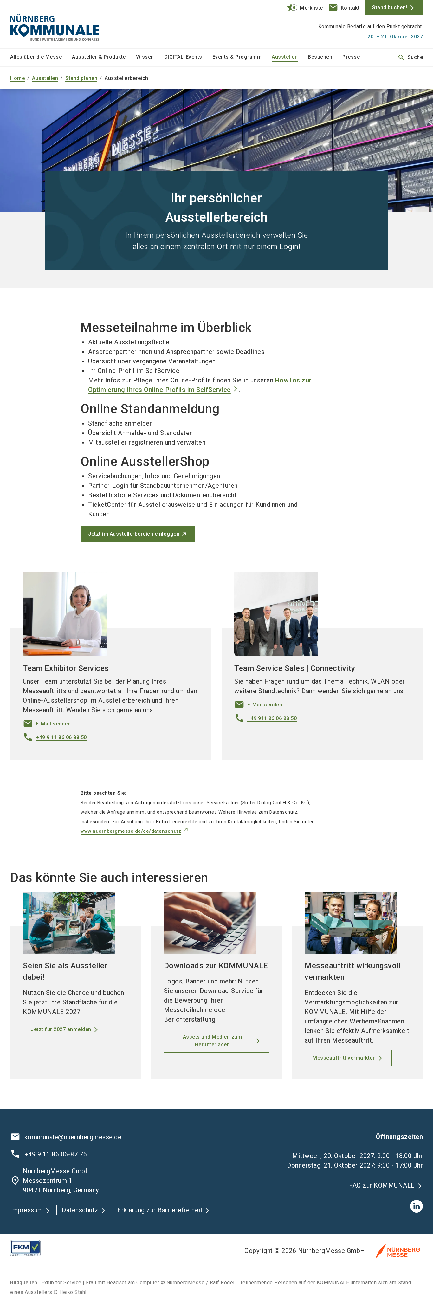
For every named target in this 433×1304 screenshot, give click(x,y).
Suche (410, 57)
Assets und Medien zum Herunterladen (212, 1041)
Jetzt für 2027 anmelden (61, 1029)
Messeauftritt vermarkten (344, 1058)
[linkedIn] (416, 1206)
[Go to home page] (58, 24)
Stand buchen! (389, 7)
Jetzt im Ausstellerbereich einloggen (133, 534)
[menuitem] (41, 57)
